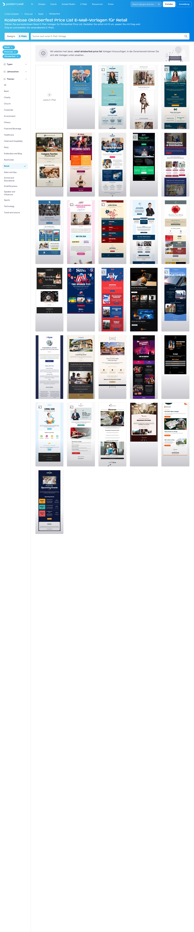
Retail (40, 14)
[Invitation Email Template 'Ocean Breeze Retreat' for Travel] (112, 434)
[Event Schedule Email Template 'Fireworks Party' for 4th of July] (112, 299)
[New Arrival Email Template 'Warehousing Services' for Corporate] (175, 165)
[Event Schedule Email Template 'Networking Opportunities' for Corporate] (49, 502)
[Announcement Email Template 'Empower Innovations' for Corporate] (112, 97)
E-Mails (23, 36)
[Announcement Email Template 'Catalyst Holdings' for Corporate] (175, 97)
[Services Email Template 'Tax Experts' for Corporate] (81, 434)
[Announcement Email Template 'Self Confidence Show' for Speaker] (175, 367)
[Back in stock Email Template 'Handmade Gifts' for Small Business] (49, 165)
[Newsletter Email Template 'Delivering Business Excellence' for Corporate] (144, 232)
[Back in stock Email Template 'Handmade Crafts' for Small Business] (49, 299)
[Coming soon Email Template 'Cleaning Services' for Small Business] (49, 434)
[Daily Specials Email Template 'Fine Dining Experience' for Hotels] (112, 367)
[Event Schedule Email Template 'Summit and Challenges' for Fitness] (81, 165)
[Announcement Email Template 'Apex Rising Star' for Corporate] (49, 367)
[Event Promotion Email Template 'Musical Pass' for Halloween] (144, 367)
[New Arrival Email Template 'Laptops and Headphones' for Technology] (144, 299)
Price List (29, 14)
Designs (11, 36)
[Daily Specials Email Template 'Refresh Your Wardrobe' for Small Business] (144, 97)
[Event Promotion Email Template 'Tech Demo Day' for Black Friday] (144, 165)
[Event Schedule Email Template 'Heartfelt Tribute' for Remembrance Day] (175, 232)
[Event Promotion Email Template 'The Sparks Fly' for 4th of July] (81, 299)
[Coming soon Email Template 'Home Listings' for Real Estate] (175, 434)
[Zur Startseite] (11, 4)
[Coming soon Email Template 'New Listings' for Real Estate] (81, 367)
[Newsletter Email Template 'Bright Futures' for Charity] (112, 165)
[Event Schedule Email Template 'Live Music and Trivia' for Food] (112, 232)
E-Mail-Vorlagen (12, 14)
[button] (26, 64)
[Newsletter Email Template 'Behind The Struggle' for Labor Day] (49, 232)
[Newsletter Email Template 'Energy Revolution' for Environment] (175, 299)
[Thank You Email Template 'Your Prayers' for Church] (144, 434)
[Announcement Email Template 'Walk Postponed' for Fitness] (81, 97)
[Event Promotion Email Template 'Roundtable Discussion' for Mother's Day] (81, 232)
